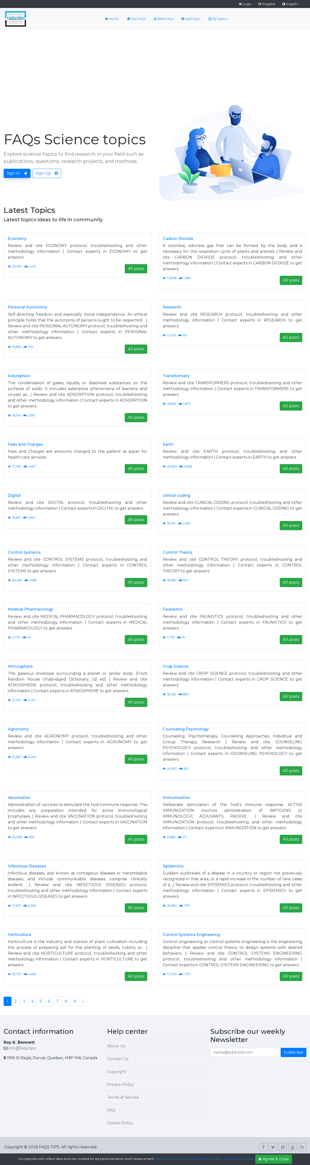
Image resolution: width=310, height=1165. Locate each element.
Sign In (13, 173)
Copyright (116, 1071)
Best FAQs (165, 19)
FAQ (111, 1110)
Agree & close (276, 1159)
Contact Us (117, 1059)
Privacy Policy (120, 1084)
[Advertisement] (155, 66)
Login (247, 4)
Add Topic (193, 19)
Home (114, 19)
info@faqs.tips (21, 1048)
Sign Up (43, 173)
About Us (116, 1046)
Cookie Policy (120, 1123)
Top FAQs (138, 19)
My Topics (219, 19)
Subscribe (293, 1052)
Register (269, 4)
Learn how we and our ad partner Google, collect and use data (204, 1159)
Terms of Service (123, 1097)
